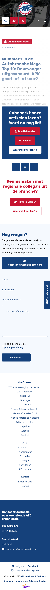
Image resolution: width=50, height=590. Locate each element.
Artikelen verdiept (25, 421)
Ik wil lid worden (26, 131)
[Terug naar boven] (46, 586)
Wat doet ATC (25, 447)
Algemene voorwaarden (16, 581)
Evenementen (25, 451)
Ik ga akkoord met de (15, 345)
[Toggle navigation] (45, 21)
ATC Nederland (25, 391)
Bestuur (25, 485)
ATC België (25, 395)
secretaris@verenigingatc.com (25, 264)
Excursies (25, 456)
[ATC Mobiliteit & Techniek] (25, 8)
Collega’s (25, 460)
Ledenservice (25, 481)
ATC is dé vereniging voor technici (25, 387)
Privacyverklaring (37, 581)
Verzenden (15, 357)
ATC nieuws (25, 404)
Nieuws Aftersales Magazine (25, 417)
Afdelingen (25, 400)
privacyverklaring (13, 347)
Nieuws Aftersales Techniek (25, 408)
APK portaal (25, 469)
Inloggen (26, 140)
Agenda (25, 430)
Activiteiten (25, 464)
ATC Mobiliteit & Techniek (33, 576)
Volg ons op (26, 566)
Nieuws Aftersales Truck (25, 413)
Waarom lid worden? (24, 149)
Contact (25, 434)
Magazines (25, 426)
